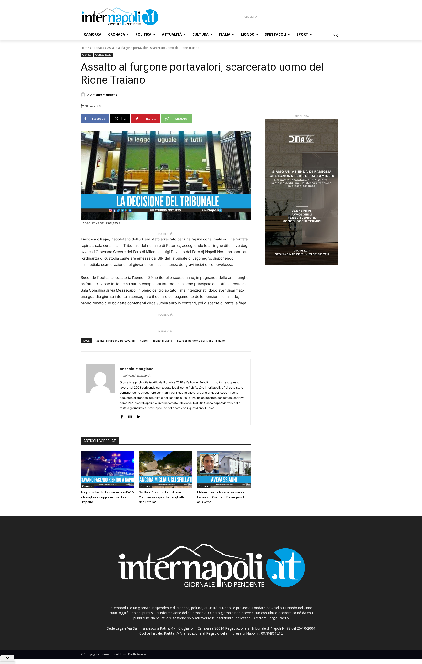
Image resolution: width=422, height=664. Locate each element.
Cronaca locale (103, 54)
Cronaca (98, 48)
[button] (335, 34)
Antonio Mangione (103, 94)
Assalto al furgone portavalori (115, 340)
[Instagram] (130, 416)
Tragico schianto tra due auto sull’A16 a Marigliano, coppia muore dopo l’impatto (107, 497)
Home (85, 48)
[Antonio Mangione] (84, 94)
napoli (144, 340)
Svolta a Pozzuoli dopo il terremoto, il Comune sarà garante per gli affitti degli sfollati (165, 497)
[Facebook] (121, 416)
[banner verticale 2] (301, 192)
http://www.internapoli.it (135, 375)
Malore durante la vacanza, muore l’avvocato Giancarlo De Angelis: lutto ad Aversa (223, 497)
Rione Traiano (162, 340)
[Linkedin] (138, 416)
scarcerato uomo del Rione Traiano (201, 340)
